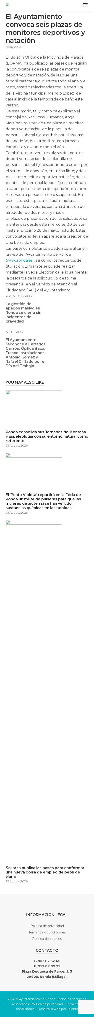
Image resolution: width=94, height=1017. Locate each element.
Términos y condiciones (47, 932)
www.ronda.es (19, 260)
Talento (72, 1009)
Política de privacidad (47, 926)
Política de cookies (47, 939)
